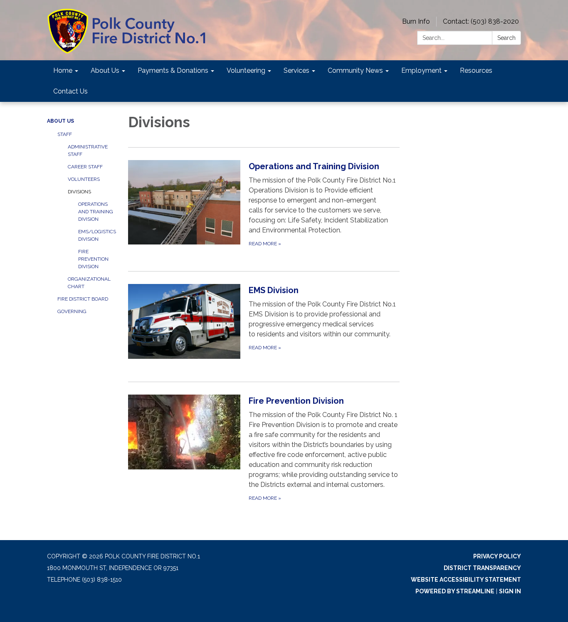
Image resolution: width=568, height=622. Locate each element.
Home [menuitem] (62, 70)
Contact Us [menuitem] (70, 91)
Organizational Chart (89, 282)
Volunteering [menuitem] (246, 70)
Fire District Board (82, 299)
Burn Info (416, 21)
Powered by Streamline (454, 591)
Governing (71, 311)
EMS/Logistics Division (97, 235)
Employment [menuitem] (421, 70)
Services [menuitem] (296, 70)
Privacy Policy (497, 556)
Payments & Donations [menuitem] (173, 70)
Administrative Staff (88, 150)
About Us (60, 121)
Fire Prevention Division (93, 259)
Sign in (510, 591)
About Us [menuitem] (105, 70)
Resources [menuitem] (476, 70)
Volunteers (84, 179)
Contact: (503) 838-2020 (481, 21)
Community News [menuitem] (355, 70)
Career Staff (85, 167)
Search (506, 38)
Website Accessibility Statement (466, 579)
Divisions (79, 192)
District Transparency (482, 568)
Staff (64, 134)
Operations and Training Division (95, 211)
